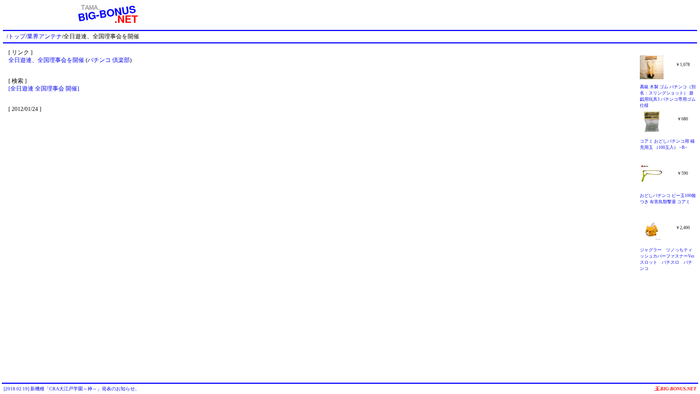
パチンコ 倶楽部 (109, 60)
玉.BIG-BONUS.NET (675, 388)
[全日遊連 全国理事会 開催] (43, 88)
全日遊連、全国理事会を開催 (46, 60)
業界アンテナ (44, 36)
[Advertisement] (454, 14)
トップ (17, 36)
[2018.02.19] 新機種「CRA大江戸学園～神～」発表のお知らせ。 (72, 388)
